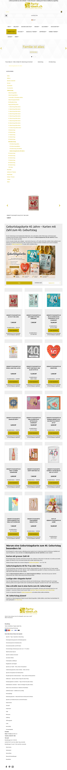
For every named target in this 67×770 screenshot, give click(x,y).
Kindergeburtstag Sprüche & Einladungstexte (16, 639)
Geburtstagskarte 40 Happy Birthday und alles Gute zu (33, 368)
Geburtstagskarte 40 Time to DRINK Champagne (13, 470)
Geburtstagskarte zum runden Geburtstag (33, 520)
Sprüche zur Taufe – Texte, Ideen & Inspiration (16, 666)
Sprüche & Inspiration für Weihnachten (14, 672)
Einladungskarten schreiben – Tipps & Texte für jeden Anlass (19, 681)
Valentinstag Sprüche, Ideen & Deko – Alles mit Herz (17, 669)
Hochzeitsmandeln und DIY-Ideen (13, 645)
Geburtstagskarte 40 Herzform (54, 367)
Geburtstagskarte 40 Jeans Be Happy (13, 418)
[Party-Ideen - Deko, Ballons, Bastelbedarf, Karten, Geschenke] (33, 5)
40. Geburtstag (18, 599)
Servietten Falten (10, 657)
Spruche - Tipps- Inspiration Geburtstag (15, 636)
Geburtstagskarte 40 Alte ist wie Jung (18, 215)
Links (7, 723)
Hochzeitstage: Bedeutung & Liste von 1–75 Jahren (17, 648)
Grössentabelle (9, 729)
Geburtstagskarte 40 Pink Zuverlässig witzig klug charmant (33, 420)
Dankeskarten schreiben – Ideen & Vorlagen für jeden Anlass (19, 684)
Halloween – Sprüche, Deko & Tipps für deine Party (17, 678)
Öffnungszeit (9, 720)
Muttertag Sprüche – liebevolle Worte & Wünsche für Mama (19, 696)
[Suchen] (61, 12)
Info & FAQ (8, 726)
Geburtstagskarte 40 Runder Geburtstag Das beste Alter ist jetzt (54, 420)
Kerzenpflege (9, 693)
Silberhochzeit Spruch (11, 651)
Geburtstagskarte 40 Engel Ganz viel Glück (13, 367)
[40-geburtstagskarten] (30, 261)
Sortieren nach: (38, 282)
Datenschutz (9, 702)
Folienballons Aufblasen (11, 660)
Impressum (8, 708)
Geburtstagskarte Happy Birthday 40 (33, 469)
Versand (8, 705)
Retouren (8, 714)
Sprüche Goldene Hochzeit (12, 654)
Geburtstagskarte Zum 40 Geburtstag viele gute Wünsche (13, 520)
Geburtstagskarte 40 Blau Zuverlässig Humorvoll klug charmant (54, 318)
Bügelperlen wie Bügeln (11, 663)
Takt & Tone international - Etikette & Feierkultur (17, 687)
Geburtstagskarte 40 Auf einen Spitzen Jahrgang (33, 317)
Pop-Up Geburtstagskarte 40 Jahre (54, 520)
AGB (7, 711)
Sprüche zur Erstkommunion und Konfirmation (16, 699)
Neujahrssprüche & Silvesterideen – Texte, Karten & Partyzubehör (20, 675)
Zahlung (8, 717)
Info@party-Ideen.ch (12, 733)
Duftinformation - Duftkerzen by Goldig (15, 690)
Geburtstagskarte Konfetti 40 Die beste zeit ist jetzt (53, 470)
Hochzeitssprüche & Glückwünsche (14, 642)
